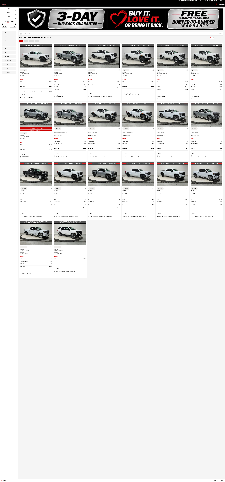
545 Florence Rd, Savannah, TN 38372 (201, 0)
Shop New (189, 4)
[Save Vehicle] (51, 70)
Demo (9, 16)
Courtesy (8, 12)
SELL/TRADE (201, 4)
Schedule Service (209, 4)
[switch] (8, 9)
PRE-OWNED (195, 4)
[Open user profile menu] (223, 0)
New (9, 8)
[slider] (2, 24)
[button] (216, 4)
